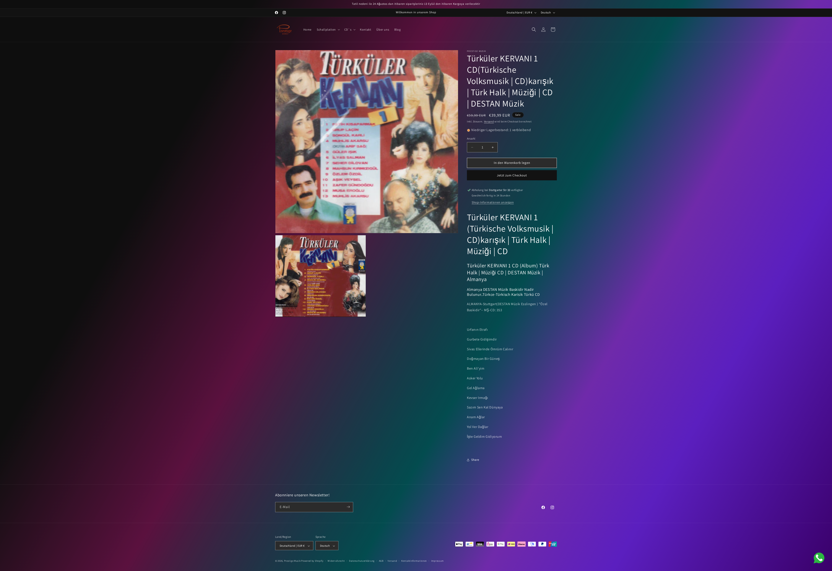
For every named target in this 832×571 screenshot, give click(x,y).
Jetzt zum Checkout (512, 175)
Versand (489, 121)
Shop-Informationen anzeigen (493, 202)
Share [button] (475, 460)
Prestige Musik (292, 561)
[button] (328, 29)
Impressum (437, 560)
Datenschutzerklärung (362, 560)
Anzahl (471, 139)
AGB (381, 560)
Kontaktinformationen (414, 560)
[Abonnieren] (348, 507)
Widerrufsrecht (336, 560)
